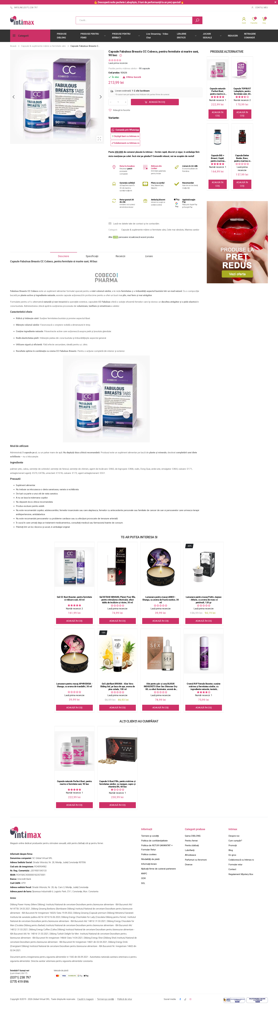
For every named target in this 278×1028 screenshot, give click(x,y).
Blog (230, 850)
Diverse (188, 864)
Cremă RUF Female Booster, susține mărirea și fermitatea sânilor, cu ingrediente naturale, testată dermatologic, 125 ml (203, 686)
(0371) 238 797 (20, 977)
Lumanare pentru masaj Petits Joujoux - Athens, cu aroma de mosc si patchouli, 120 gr (204, 600)
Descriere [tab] (63, 256)
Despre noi (233, 836)
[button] (115, 60)
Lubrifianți (189, 850)
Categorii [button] (23, 35)
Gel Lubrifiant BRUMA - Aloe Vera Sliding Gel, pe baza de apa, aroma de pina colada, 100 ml (117, 686)
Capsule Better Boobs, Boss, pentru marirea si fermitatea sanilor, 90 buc (242, 158)
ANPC (144, 873)
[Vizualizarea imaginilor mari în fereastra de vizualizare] (99, 138)
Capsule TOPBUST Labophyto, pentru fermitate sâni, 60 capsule (242, 91)
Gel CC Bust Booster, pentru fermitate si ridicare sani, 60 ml (74, 598)
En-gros (232, 855)
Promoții (232, 845)
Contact (232, 869)
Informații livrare (149, 864)
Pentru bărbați (192, 845)
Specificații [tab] (92, 256)
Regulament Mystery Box (240, 874)
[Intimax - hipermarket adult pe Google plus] (185, 999)
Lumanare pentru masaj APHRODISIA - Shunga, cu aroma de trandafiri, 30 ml (74, 685)
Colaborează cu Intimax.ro (241, 859)
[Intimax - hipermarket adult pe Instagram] (190, 999)
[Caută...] (197, 20)
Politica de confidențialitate (154, 840)
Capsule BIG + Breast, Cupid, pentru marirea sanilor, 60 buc (217, 158)
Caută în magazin (85, 999)
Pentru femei (191, 840)
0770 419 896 (19, 981)
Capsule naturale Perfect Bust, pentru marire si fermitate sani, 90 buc (217, 91)
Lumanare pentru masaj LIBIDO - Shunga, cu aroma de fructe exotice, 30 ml (160, 600)
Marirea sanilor (192, 229)
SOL (143, 883)
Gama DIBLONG (193, 836)
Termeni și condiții (150, 836)
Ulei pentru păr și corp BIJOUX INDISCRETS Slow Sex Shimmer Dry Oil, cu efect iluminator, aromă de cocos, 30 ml (160, 686)
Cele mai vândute (175, 229)
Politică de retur (124, 999)
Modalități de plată (150, 859)
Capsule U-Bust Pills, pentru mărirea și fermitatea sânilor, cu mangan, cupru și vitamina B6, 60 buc (117, 784)
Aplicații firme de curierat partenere (158, 868)
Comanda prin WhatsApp (127, 130)
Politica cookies (149, 854)
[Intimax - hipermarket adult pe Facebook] (180, 999)
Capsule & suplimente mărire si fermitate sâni (143, 229)
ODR (143, 878)
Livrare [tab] (149, 256)
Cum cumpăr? (235, 840)
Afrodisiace (190, 855)
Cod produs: (114, 72)
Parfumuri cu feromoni (196, 859)
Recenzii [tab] (120, 256)
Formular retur (235, 864)
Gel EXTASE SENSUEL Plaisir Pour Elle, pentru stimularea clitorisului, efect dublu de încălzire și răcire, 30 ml (117, 600)
